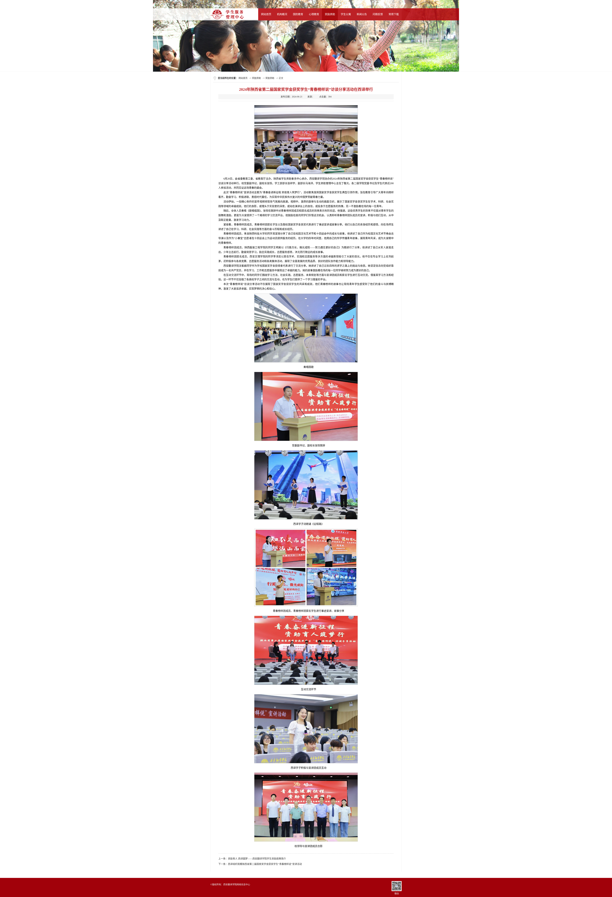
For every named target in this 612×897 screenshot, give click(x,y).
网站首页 (243, 78)
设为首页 (367, 4)
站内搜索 (391, 4)
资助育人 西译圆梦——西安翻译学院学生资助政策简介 (257, 858)
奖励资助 (256, 78)
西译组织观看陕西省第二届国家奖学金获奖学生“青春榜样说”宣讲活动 (265, 864)
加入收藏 (379, 4)
